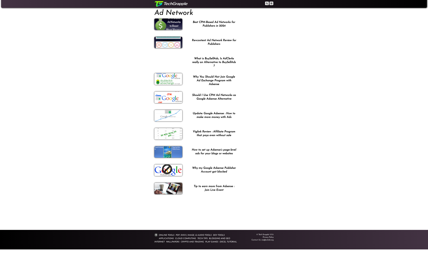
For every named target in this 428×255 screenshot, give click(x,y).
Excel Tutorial (228, 242)
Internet (159, 242)
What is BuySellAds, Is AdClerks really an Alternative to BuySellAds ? (214, 62)
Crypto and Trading (192, 242)
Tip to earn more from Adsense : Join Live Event (214, 188)
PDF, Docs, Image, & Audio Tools (194, 235)
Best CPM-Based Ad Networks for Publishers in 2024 (214, 24)
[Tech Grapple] (171, 6)
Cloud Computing (185, 238)
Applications (166, 238)
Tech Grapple (263, 234)
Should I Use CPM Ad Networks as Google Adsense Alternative (214, 97)
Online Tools (166, 235)
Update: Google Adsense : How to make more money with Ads (214, 115)
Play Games (211, 242)
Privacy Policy (268, 237)
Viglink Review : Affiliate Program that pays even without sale (214, 133)
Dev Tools (219, 235)
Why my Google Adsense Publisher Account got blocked (214, 170)
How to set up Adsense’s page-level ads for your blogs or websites (214, 151)
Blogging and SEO (219, 238)
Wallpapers (172, 242)
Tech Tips (202, 238)
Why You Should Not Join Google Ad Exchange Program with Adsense (214, 80)
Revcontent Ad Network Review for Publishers (214, 42)
